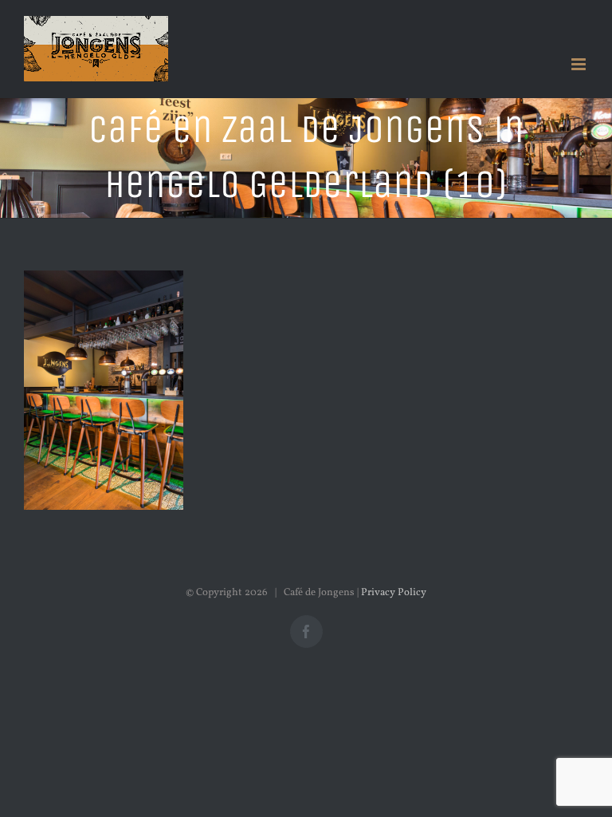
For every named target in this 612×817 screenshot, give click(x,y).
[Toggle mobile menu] (579, 64)
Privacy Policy (393, 593)
